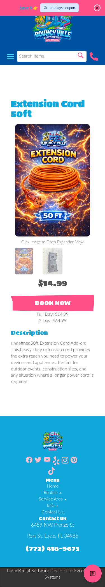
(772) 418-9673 (52, 548)
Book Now (53, 303)
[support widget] (93, 574)
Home (53, 486)
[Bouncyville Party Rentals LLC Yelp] (56, 461)
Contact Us (53, 512)
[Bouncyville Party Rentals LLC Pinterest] (74, 461)
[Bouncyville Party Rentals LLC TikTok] (51, 472)
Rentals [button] (51, 492)
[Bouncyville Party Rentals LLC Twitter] (38, 461)
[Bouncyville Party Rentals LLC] (52, 24)
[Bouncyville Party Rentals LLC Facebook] (29, 461)
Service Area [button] (51, 499)
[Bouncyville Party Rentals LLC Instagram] (65, 461)
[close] (97, 7)
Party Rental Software (28, 570)
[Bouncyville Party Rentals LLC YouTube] (47, 461)
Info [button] (51, 505)
